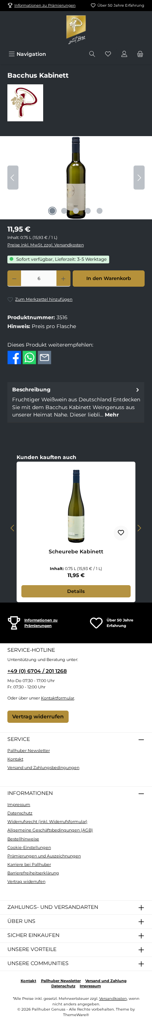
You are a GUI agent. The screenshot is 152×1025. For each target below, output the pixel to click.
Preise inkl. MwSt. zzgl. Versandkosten (45, 244)
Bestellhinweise (23, 839)
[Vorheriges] (12, 178)
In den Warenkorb (108, 278)
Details (76, 591)
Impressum (18, 804)
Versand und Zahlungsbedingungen (43, 767)
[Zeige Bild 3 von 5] (76, 211)
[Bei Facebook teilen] (14, 357)
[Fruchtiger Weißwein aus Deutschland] (75, 177)
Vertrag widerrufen (38, 716)
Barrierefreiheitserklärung (33, 873)
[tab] (75, 402)
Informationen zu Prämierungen (45, 5)
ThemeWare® (76, 1015)
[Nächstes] (139, 178)
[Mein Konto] (124, 54)
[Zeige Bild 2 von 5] (64, 211)
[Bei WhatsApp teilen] (29, 357)
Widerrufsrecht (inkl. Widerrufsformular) (47, 821)
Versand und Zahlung (106, 981)
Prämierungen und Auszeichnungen (44, 856)
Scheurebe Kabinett (76, 552)
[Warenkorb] (140, 54)
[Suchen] (92, 54)
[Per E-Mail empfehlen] (44, 357)
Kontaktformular (57, 698)
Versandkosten (113, 999)
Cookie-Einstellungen (29, 847)
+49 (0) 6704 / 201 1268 (37, 671)
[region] (76, 177)
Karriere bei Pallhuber (29, 864)
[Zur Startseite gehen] (76, 29)
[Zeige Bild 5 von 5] (100, 211)
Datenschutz (19, 813)
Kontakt (15, 759)
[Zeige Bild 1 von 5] (52, 211)
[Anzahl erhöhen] (63, 278)
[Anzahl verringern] (14, 278)
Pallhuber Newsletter (28, 750)
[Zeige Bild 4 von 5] (88, 211)
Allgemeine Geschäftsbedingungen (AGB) (50, 830)
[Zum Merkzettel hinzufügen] (121, 533)
